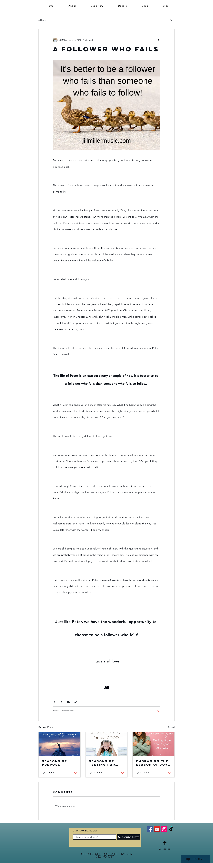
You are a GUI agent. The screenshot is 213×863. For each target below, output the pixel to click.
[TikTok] (171, 829)
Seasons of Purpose (54, 763)
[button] (171, 20)
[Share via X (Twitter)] (61, 701)
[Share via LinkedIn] (68, 701)
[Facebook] (150, 829)
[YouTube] (157, 829)
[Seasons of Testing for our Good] (107, 744)
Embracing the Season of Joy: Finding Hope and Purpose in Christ (152, 763)
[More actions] (158, 40)
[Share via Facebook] (54, 701)
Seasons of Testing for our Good (102, 763)
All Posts (42, 20)
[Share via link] (75, 701)
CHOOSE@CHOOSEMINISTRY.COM (107, 854)
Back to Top (164, 848)
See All (171, 727)
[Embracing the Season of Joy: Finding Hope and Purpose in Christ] (153, 744)
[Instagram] (164, 829)
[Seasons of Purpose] (59, 744)
